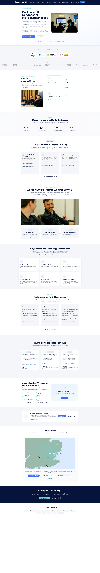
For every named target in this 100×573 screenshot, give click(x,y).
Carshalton (38, 513)
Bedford (32, 510)
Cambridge (59, 510)
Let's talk (82, 2)
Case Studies (48, 2)
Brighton (53, 510)
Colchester (73, 510)
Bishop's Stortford (46, 510)
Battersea (27, 510)
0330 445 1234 (56, 498)
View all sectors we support (49, 176)
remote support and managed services (58, 471)
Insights (54, 2)
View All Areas (61, 513)
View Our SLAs (61, 416)
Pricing (58, 2)
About (43, 2)
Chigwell (55, 513)
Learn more (29, 171)
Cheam (43, 513)
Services (32, 2)
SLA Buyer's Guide (71, 416)
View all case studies (49, 329)
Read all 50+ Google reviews (49, 373)
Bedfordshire (38, 510)
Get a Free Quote (43, 498)
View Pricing (40, 36)
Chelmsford (49, 513)
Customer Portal (65, 2)
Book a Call (65, 398)
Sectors (37, 2)
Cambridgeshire (66, 510)
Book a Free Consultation (28, 36)
